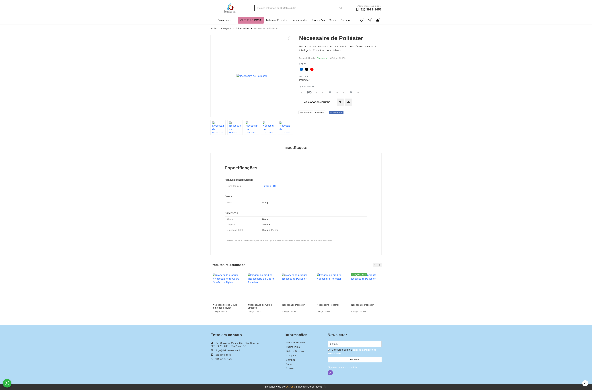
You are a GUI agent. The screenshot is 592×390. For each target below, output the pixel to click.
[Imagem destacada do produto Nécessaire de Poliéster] (252, 76)
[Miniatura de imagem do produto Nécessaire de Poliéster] (218, 127)
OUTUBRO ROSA (250, 20)
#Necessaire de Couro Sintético (260, 306)
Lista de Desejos (295, 351)
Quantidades (306, 86)
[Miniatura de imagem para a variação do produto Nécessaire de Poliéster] (251, 127)
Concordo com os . (352, 351)
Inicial (213, 28)
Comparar (291, 355)
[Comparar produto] (348, 102)
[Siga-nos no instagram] (330, 372)
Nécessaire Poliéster (293, 304)
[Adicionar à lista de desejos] (340, 102)
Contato (345, 20)
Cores (303, 64)
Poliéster (319, 112)
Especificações (296, 147)
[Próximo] (379, 265)
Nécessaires (242, 28)
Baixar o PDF (269, 186)
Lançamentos (300, 20)
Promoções (318, 20)
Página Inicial (293, 347)
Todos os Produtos (277, 20)
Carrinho (290, 359)
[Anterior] (375, 265)
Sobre (332, 20)
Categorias (223, 20)
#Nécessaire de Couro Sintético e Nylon (225, 306)
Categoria (226, 28)
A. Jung (290, 386)
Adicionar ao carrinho (317, 102)
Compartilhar (337, 112)
